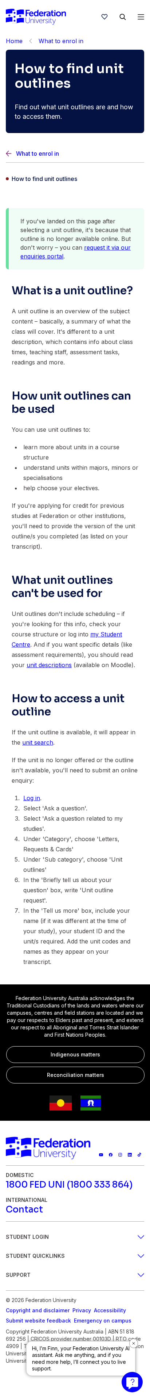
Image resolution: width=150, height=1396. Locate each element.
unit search (37, 742)
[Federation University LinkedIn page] (129, 1154)
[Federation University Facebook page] (110, 1154)
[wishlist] (104, 17)
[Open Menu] (141, 17)
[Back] (30, 40)
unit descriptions (49, 665)
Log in (31, 798)
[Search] (122, 17)
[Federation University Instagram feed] (120, 1154)
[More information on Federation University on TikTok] (139, 1154)
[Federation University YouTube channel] (101, 1154)
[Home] (36, 17)
